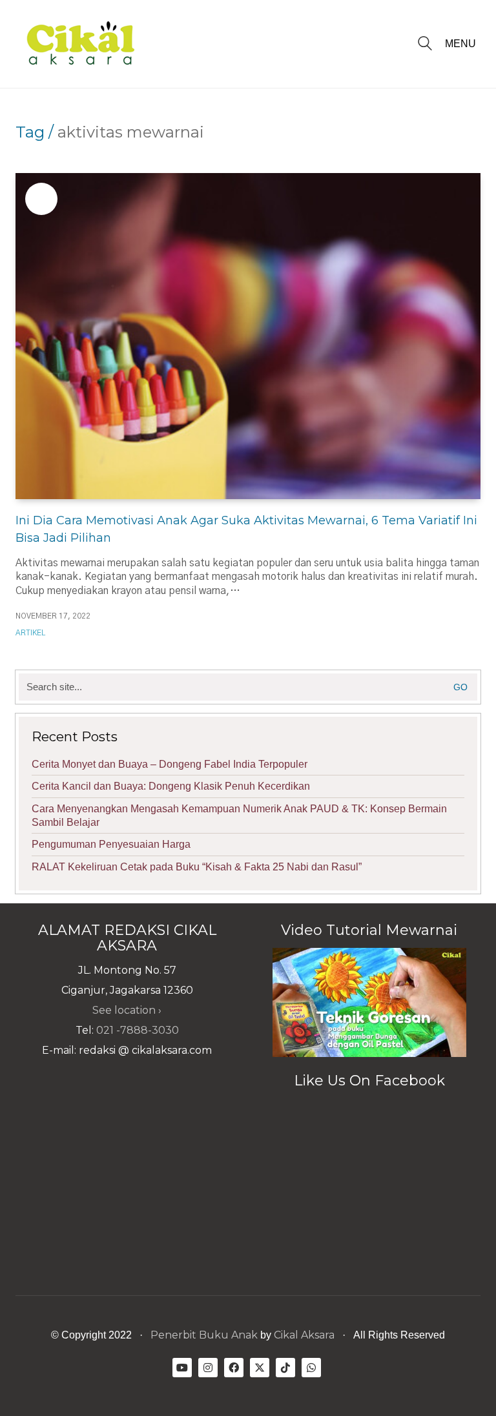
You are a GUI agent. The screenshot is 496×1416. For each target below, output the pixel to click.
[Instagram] (208, 1367)
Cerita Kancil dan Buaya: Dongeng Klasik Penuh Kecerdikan (171, 786)
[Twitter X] (259, 1367)
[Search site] (425, 45)
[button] (462, 44)
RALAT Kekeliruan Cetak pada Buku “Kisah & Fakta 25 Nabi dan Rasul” (197, 866)
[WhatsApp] (311, 1367)
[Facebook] (233, 1367)
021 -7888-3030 (137, 1030)
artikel (30, 633)
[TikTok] (285, 1367)
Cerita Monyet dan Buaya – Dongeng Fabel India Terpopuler (169, 764)
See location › (126, 1010)
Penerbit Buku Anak (204, 1335)
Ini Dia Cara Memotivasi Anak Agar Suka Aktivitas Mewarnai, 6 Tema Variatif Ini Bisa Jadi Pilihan (246, 529)
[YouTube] (182, 1367)
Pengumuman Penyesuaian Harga (111, 844)
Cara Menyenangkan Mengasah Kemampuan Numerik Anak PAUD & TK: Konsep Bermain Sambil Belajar (239, 815)
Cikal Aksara (304, 1335)
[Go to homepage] (80, 44)
